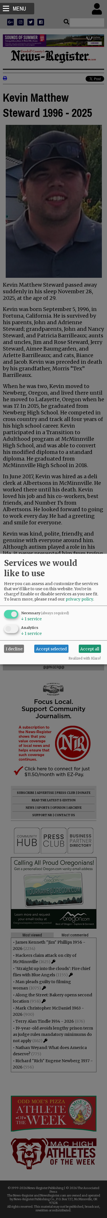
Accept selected (51, 648)
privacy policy (79, 599)
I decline (14, 648)
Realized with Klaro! (84, 658)
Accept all (89, 648)
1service (31, 618)
